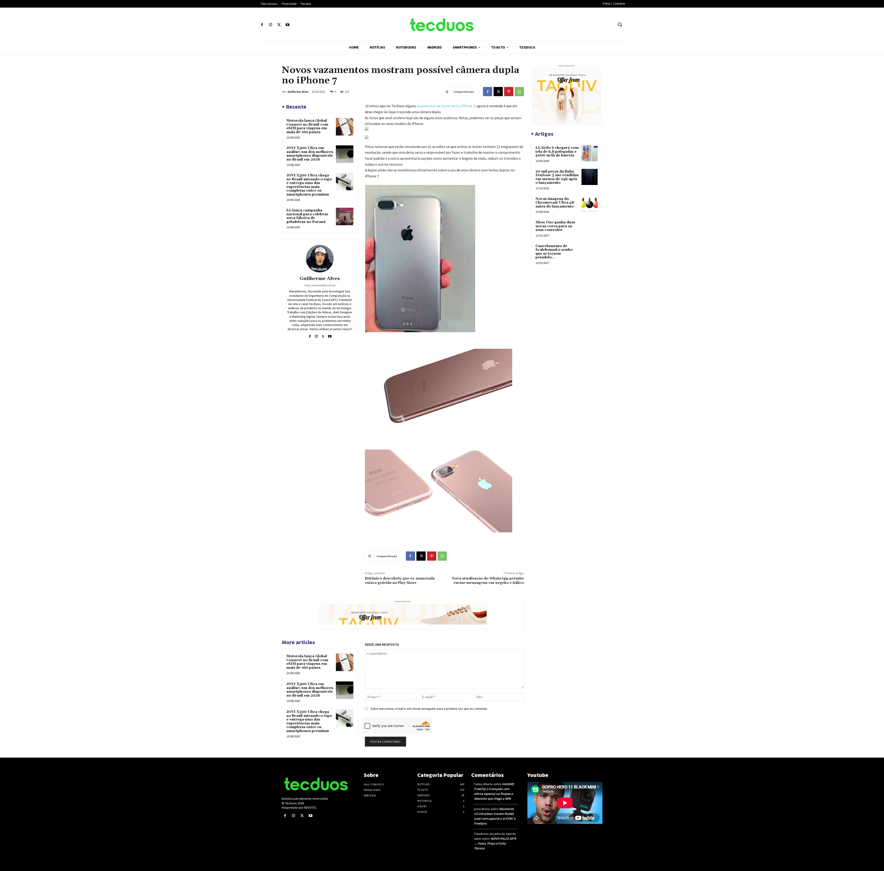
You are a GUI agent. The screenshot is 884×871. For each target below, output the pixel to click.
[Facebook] (262, 25)
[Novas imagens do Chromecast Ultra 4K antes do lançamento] (590, 204)
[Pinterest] (508, 91)
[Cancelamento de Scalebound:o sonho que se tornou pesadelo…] (590, 251)
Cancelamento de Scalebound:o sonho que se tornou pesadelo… (554, 252)
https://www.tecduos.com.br (319, 285)
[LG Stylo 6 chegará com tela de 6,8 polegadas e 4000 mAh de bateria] (590, 153)
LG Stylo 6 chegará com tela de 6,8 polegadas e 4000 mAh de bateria (557, 152)
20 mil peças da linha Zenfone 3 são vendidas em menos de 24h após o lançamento (557, 177)
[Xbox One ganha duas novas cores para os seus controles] (590, 228)
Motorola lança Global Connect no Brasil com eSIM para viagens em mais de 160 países (307, 126)
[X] (279, 25)
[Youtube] (288, 25)
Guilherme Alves (297, 92)
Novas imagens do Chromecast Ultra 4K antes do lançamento (554, 203)
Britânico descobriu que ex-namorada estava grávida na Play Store (400, 580)
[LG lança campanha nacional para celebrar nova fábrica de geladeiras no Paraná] (344, 216)
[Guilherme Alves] (320, 258)
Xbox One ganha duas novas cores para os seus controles (555, 226)
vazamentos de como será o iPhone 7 (446, 106)
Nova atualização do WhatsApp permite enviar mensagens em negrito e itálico (488, 580)
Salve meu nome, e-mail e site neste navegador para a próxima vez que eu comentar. (429, 709)
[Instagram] (270, 25)
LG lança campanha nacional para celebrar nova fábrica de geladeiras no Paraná (307, 216)
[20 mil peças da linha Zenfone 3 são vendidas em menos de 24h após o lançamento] (590, 177)
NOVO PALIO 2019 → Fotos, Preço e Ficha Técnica (495, 843)
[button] (619, 24)
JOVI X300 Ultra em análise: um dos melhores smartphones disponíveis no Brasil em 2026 (309, 154)
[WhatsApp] (519, 91)
